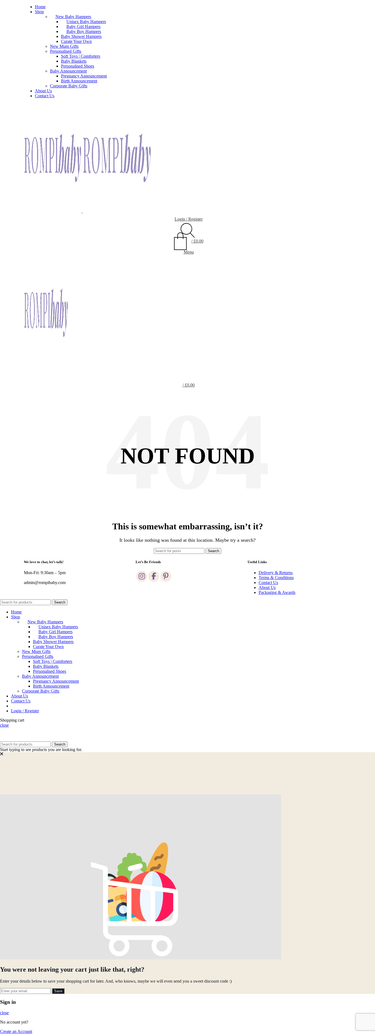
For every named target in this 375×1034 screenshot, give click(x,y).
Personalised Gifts (65, 51)
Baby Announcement (68, 71)
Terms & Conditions (276, 577)
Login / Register (25, 710)
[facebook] (153, 576)
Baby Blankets (73, 61)
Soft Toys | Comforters (80, 56)
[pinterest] (165, 576)
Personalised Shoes (77, 66)
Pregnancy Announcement (84, 76)
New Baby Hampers (73, 16)
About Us (267, 587)
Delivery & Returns (276, 572)
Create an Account (16, 1031)
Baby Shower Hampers (81, 36)
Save (58, 991)
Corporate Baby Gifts (68, 86)
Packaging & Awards (277, 592)
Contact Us (268, 582)
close (4, 725)
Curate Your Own (76, 41)
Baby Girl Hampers (83, 26)
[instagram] (141, 576)
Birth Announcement (79, 81)
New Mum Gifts (64, 46)
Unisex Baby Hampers (86, 21)
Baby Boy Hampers (83, 31)
